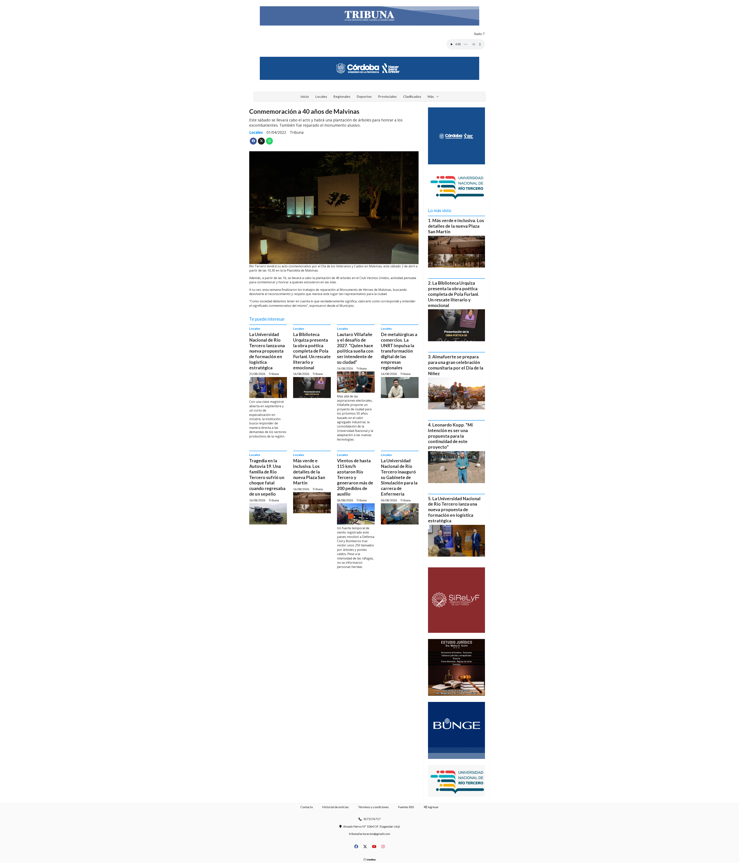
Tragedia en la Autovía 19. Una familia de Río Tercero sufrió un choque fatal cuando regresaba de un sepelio (267, 477)
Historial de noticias (335, 807)
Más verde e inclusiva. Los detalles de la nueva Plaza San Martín (309, 471)
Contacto (306, 807)
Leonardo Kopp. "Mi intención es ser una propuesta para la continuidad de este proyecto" (450, 436)
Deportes (364, 96)
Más (431, 96)
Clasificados (412, 96)
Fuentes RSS (406, 807)
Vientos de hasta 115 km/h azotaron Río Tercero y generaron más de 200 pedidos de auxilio (355, 477)
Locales (321, 96)
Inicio (304, 96)
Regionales (342, 96)
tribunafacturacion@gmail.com (369, 833)
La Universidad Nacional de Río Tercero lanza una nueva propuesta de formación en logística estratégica (267, 351)
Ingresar (433, 807)
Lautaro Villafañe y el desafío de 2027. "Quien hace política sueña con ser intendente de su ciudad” (355, 348)
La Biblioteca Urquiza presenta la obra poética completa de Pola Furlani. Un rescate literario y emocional (312, 351)
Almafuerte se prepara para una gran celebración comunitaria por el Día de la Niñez (455, 365)
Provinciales (387, 96)
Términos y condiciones (373, 807)
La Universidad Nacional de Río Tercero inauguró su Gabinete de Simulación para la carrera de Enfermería (399, 477)
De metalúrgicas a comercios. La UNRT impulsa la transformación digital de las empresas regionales (399, 351)
